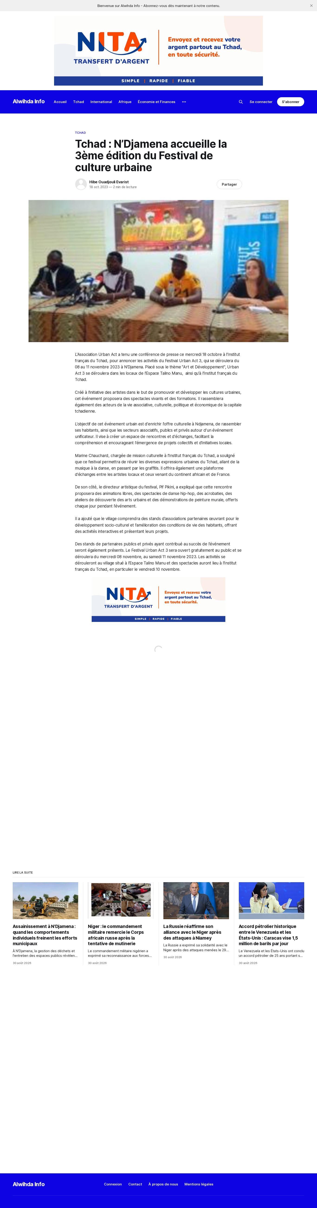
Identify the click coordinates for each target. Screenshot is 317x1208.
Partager (229, 184)
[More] (184, 102)
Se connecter (261, 102)
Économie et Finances (156, 102)
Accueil (60, 102)
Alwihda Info (29, 101)
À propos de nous (163, 1184)
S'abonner (290, 102)
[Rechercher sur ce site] (241, 102)
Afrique (125, 102)
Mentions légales (198, 1184)
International (101, 102)
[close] (311, 5)
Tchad (78, 102)
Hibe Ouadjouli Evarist (109, 182)
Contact (135, 1184)
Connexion (113, 1184)
